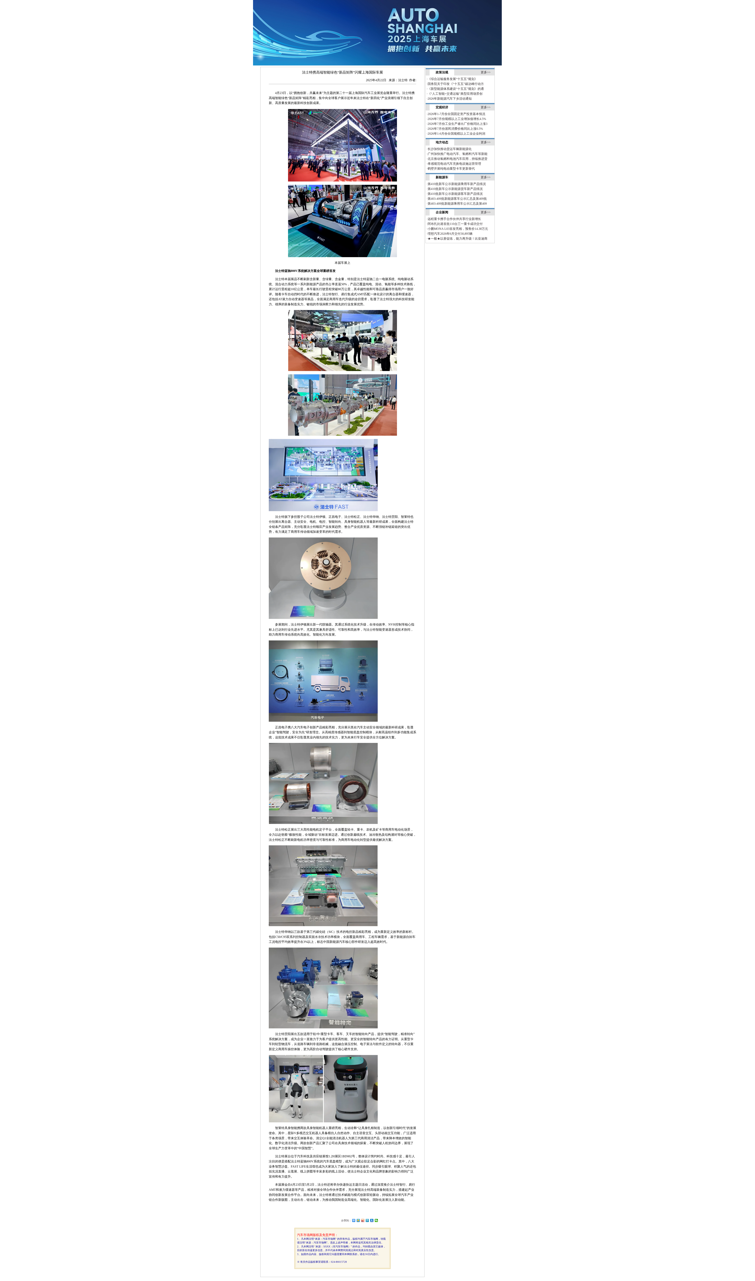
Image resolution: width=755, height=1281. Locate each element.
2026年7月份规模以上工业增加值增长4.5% (456, 119)
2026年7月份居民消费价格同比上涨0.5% (455, 128)
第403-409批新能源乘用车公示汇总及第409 (457, 203)
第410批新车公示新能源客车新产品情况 (455, 193)
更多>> (486, 72)
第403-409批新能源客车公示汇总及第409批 (457, 198)
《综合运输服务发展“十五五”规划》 (452, 79)
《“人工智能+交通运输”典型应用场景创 (454, 93)
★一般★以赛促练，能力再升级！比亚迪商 (457, 238)
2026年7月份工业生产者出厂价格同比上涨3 (457, 123)
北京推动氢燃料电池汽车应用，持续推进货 (457, 158)
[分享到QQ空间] (358, 1220)
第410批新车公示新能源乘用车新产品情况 (456, 184)
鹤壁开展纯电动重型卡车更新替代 (451, 168)
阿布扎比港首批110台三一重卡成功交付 (455, 223)
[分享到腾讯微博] (367, 1220)
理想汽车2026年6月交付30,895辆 (449, 233)
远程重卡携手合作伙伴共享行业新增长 (454, 219)
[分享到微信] (376, 1220)
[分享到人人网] (372, 1220)
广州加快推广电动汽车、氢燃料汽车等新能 (457, 154)
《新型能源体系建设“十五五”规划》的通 (455, 88)
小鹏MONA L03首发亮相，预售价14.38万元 (457, 228)
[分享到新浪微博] (363, 1220)
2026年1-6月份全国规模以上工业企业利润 (456, 133)
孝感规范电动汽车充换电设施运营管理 (454, 163)
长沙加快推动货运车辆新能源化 (449, 149)
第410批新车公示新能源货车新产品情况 (455, 188)
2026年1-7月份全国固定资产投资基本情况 (456, 114)
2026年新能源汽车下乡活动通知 (449, 98)
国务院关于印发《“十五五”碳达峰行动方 (455, 84)
